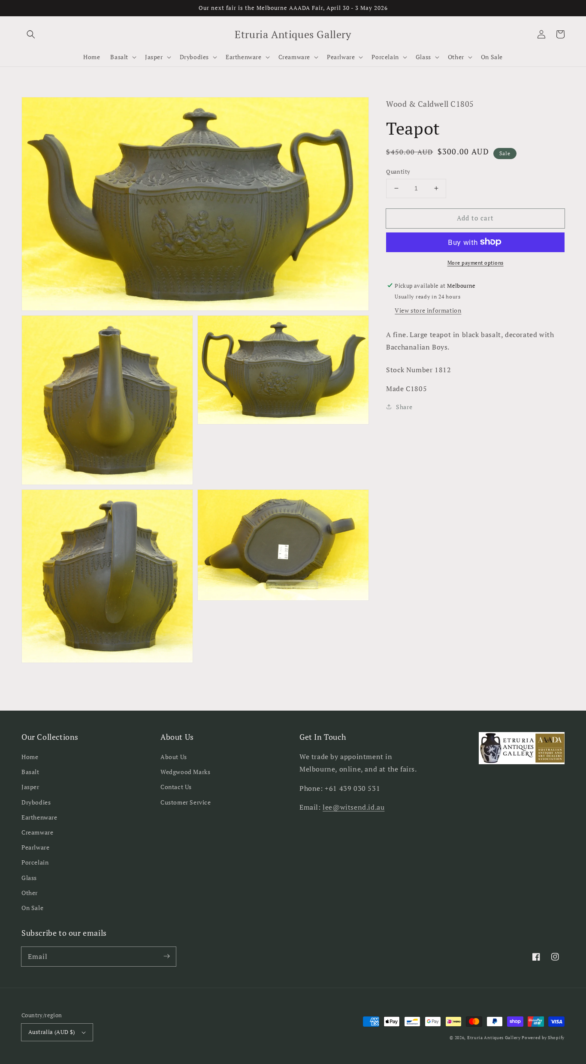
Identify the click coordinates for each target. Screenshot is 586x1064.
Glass (29, 878)
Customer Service (185, 802)
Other (29, 893)
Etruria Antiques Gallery (494, 1037)
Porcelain (34, 862)
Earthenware (39, 817)
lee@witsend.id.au (353, 807)
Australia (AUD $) (51, 1032)
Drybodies (36, 802)
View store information (428, 310)
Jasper (30, 787)
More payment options (475, 262)
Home (29, 757)
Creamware (37, 832)
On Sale (32, 908)
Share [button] (404, 407)
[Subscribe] (166, 956)
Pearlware (35, 847)
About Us (173, 757)
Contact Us (176, 787)
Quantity (398, 171)
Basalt (30, 772)
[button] (30, 34)
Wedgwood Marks (185, 772)
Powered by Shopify (543, 1037)
